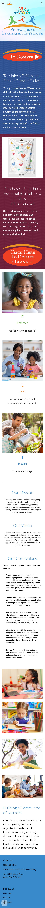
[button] (3, 3)
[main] (22, 78)
